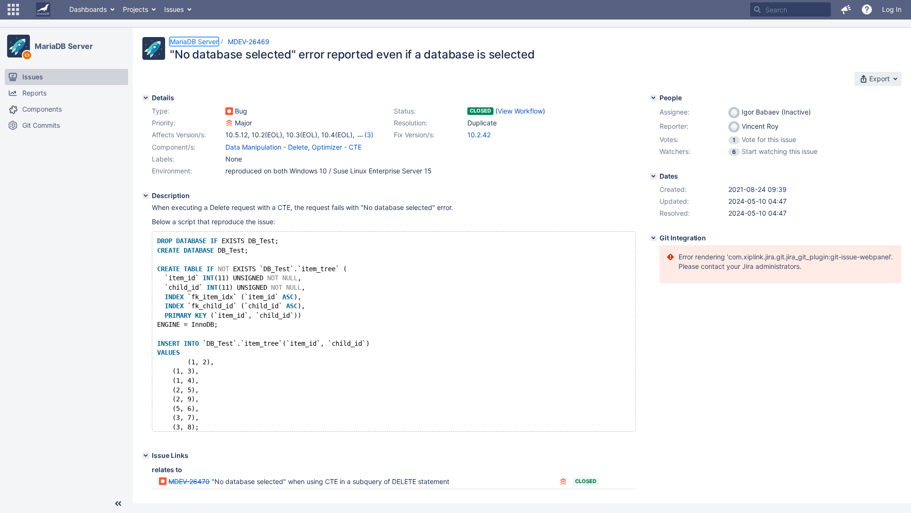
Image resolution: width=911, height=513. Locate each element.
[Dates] (653, 176)
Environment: (172, 171)
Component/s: (173, 147)
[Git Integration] (653, 238)
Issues (174, 9)
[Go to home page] (43, 9)
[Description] (145, 195)
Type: (160, 111)
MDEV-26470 (189, 481)
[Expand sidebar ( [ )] (118, 503)
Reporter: (674, 126)
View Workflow (520, 111)
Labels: (163, 159)
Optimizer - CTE (337, 147)
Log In (892, 9)
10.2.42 (479, 135)
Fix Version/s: (414, 135)
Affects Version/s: (179, 135)
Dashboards (88, 9)
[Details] (145, 98)
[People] (653, 98)
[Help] (866, 9)
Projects (135, 9)
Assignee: (674, 112)
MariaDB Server (64, 46)
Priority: (164, 123)
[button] (13, 9)
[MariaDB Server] (18, 46)
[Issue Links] (145, 455)
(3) (368, 135)
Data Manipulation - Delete (266, 147)
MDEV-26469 (249, 42)
